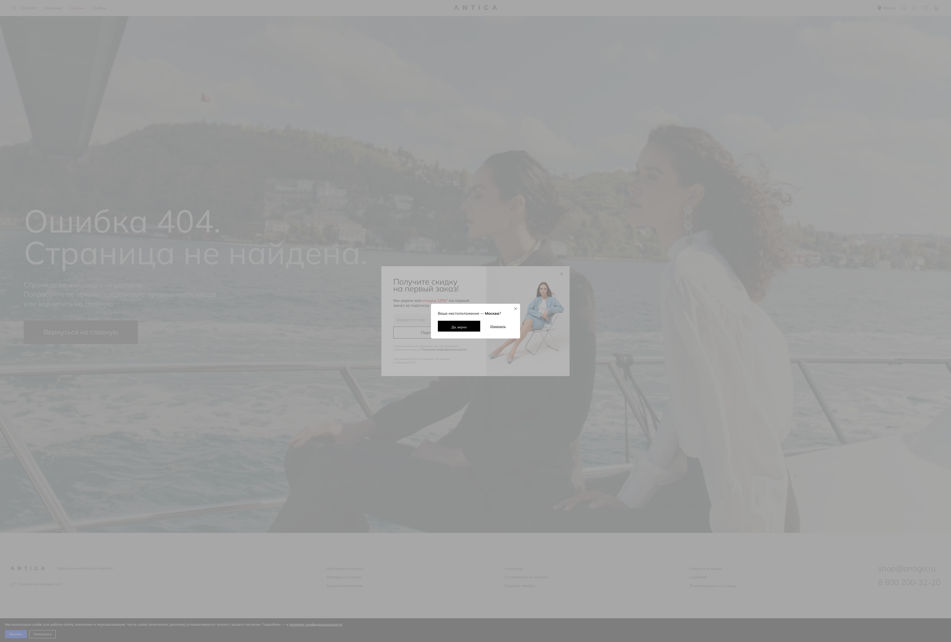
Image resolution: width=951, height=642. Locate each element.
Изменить (498, 326)
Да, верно (459, 327)
